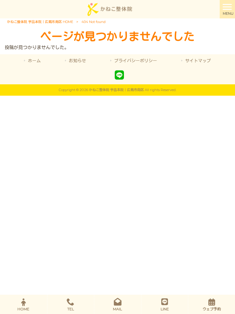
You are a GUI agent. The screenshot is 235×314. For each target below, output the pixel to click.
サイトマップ (198, 60)
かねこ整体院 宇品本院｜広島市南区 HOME (40, 22)
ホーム (34, 60)
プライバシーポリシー (135, 60)
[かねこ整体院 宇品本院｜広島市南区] (110, 9)
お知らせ (77, 60)
